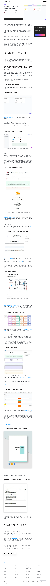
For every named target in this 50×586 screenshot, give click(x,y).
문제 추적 (24, 411)
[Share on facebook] (11, 553)
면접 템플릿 (27, 574)
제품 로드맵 (5, 571)
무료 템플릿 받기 (13, 18)
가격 (4, 565)
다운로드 (5, 568)
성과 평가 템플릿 (28, 571)
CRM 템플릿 (27, 565)
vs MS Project (39, 577)
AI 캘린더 (16, 577)
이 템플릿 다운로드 (17, 141)
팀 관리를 (7, 157)
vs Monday (38, 565)
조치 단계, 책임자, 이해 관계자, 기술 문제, (10, 305)
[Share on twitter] (4, 553)
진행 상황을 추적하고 (16, 75)
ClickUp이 (11, 534)
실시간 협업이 (25, 473)
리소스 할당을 (20, 261)
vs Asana (38, 567)
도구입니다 (13, 57)
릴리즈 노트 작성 (17, 567)
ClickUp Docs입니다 (15, 538)
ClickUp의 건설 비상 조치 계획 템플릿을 (10, 217)
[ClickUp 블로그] (5, 1)
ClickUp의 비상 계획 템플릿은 (8, 117)
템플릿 (5, 574)
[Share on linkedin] (8, 553)
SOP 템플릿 (27, 577)
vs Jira (38, 568)
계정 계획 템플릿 (8, 424)
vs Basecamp (39, 574)
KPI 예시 (16, 565)
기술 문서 (16, 571)
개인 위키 (16, 568)
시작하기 (45, 1)
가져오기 (5, 578)
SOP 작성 (16, 574)
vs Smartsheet (39, 578)
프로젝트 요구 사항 (20, 305)
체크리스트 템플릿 (28, 578)
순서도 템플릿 (28, 567)
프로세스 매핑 (6, 384)
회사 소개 (5, 577)
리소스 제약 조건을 (13, 306)
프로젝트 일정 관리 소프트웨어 (19, 578)
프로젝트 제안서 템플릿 (29, 568)
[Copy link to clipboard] (15, 553)
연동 (4, 575)
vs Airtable (38, 571)
